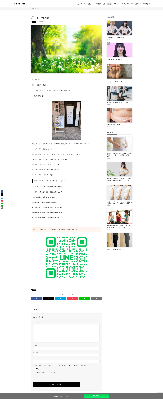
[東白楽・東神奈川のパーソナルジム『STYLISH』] (19, 3)
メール (35, 352)
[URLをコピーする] (96, 298)
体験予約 (95, 396)
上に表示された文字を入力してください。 (44, 372)
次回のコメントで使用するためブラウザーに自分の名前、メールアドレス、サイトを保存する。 (61, 365)
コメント (36, 323)
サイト (35, 359)
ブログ (34, 21)
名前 (35, 345)
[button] (36, 298)
